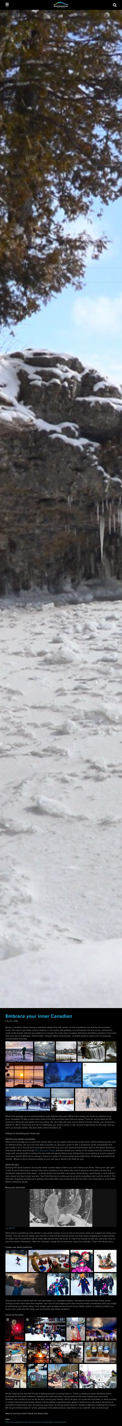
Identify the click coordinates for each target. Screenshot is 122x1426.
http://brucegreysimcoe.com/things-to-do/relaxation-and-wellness (35, 1422)
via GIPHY (10, 1228)
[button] (7, 5)
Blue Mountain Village (45, 1150)
